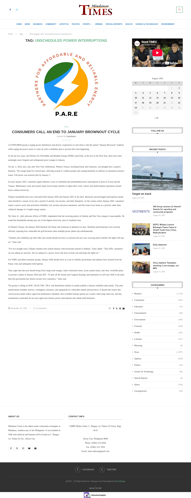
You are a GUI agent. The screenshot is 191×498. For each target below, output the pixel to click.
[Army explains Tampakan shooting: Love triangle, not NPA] (141, 267)
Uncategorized (158, 391)
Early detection (160, 245)
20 (157, 103)
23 (179, 103)
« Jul (156, 118)
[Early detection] (141, 249)
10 (136, 98)
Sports (86, 24)
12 (150, 98)
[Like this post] (110, 308)
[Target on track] (157, 173)
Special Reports (113, 24)
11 (143, 98)
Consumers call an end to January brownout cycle (66, 132)
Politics (76, 24)
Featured (158, 326)
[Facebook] (10, 10)
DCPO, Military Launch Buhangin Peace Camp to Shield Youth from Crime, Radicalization (165, 229)
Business (37, 24)
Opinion (99, 24)
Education (158, 307)
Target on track (141, 193)
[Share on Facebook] (113, 308)
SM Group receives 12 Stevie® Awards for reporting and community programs (167, 209)
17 (136, 103)
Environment (168, 24)
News (27, 24)
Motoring (158, 345)
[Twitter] (17, 10)
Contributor (71, 136)
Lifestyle (64, 24)
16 (179, 98)
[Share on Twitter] (117, 308)
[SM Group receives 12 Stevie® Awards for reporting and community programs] (141, 211)
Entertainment (158, 313)
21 (165, 103)
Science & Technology (146, 24)
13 (157, 98)
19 (150, 103)
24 (136, 108)
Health (129, 24)
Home (19, 24)
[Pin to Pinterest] (120, 308)
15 (172, 98)
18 (143, 103)
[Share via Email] (124, 308)
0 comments (41, 308)
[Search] (179, 10)
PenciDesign (120, 481)
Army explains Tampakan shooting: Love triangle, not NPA (166, 265)
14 (165, 98)
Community (50, 24)
